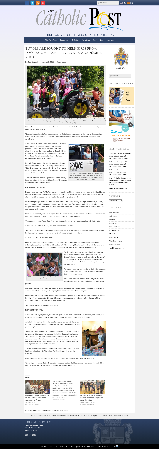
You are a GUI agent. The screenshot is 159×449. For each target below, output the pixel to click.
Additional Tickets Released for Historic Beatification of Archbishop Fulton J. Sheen (120, 156)
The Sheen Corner (115, 241)
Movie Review (114, 234)
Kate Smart (37, 410)
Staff (94, 40)
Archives (110, 40)
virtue (66, 410)
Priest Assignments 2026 (118, 188)
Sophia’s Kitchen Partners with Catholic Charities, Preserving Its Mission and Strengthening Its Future (120, 181)
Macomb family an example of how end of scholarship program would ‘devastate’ (91, 397)
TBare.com (111, 447)
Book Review (113, 213)
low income (46, 410)
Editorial (112, 220)
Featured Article (114, 223)
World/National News (116, 248)
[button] (69, 40)
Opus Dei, (29, 156)
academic (28, 410)
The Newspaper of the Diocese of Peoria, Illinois (79, 35)
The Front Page (51, 40)
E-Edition (75, 40)
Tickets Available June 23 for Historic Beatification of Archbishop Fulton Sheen (119, 164)
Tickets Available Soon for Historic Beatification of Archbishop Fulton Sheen (118, 172)
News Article (61, 62)
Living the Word (114, 227)
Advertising (86, 40)
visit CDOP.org (121, 68)
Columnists (113, 216)
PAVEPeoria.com (59, 300)
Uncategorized (114, 244)
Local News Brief (115, 230)
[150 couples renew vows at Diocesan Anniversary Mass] (66, 390)
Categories (64, 40)
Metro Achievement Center (51, 149)
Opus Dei (55, 410)
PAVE (42, 165)
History (102, 40)
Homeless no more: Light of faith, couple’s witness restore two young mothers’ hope (37, 397)
